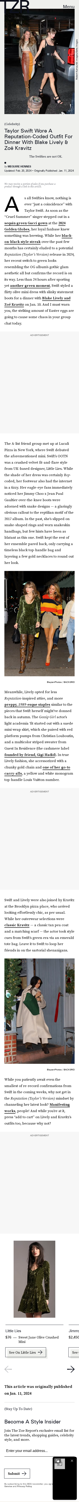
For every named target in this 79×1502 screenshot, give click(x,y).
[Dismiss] (71, 1460)
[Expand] (57, 1460)
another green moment (30, 285)
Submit (14, 1473)
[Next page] (71, 1369)
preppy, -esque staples (27, 704)
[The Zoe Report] (14, 6)
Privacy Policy (24, 1486)
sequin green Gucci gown (25, 223)
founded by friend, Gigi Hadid (29, 754)
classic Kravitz (16, 924)
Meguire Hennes (19, 166)
